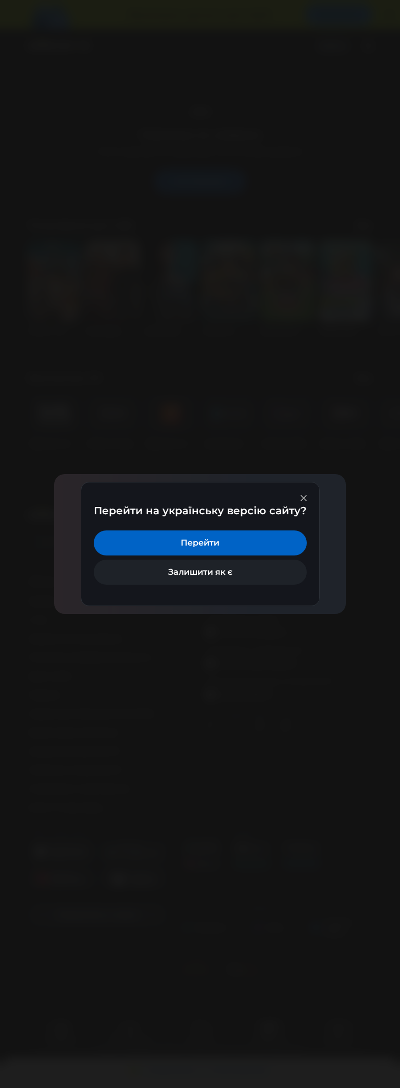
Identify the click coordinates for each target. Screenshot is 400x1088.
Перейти (200, 543)
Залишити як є (200, 572)
